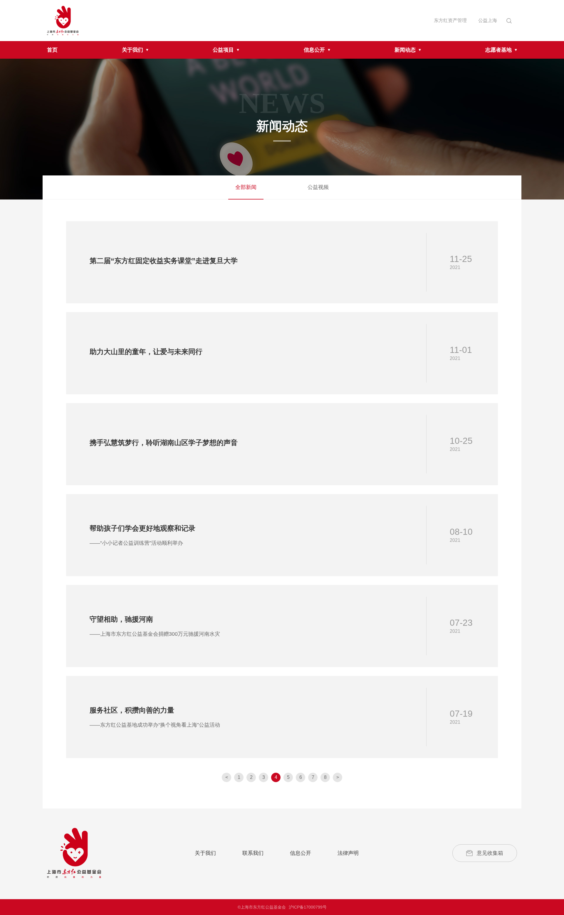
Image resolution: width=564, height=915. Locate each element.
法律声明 (348, 853)
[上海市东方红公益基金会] (74, 852)
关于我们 (132, 50)
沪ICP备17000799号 (308, 907)
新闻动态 (405, 50)
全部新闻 (245, 187)
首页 (52, 50)
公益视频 (318, 187)
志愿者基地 (498, 50)
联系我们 (252, 853)
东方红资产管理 (450, 20)
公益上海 (487, 20)
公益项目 (223, 50)
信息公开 (314, 50)
